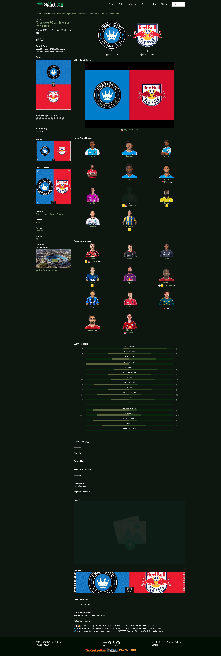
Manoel (146, 54)
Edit (120, 4)
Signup (164, 4)
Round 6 (39, 230)
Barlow (169, 285)
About (154, 642)
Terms (161, 642)
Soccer (52, 13)
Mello (166, 182)
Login (155, 4)
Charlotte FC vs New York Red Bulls (106, 13)
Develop (132, 4)
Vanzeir (129, 332)
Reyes (110, 54)
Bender (131, 205)
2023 (87, 13)
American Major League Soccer (70, 13)
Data (111, 4)
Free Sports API (42, 645)
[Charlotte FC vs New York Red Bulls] (129, 94)
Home (38, 13)
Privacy (170, 642)
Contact (155, 645)
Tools (144, 4)
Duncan (94, 261)
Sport (45, 13)
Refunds (178, 642)
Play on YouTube (131, 129)
